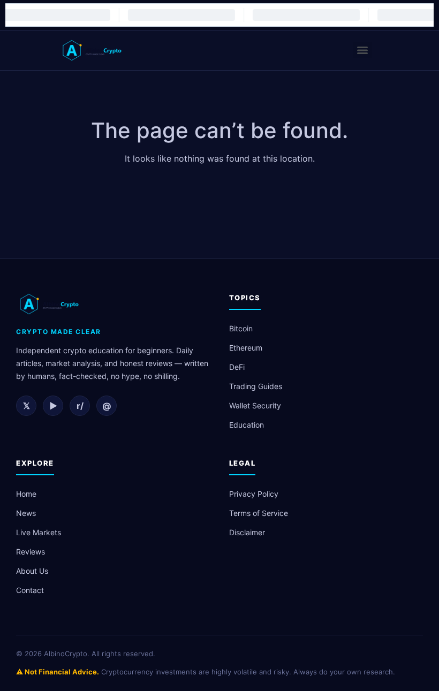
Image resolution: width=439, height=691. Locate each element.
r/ (80, 405)
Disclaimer (247, 532)
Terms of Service (258, 513)
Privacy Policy (253, 493)
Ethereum (245, 347)
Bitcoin (241, 328)
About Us (32, 570)
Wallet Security (255, 405)
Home (26, 493)
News (26, 513)
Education (246, 424)
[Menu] (362, 50)
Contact (30, 590)
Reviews (30, 551)
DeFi (237, 366)
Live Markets (38, 532)
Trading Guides (255, 386)
